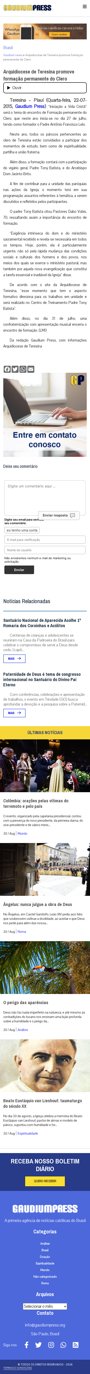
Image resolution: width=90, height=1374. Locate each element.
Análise (23, 1030)
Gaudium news (12, 55)
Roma (22, 931)
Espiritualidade (28, 1133)
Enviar (19, 570)
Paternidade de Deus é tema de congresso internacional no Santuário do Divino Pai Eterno (42, 679)
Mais (11, 658)
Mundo (22, 833)
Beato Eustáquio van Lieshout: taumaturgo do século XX (42, 1103)
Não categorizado (45, 1277)
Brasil (8, 48)
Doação (45, 1257)
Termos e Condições (17, 1368)
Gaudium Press (30, 106)
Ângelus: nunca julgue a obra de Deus (37, 904)
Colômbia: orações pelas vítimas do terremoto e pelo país (35, 803)
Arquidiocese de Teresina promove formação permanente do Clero (38, 75)
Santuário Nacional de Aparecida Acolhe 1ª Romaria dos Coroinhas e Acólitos (42, 623)
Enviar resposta (55, 515)
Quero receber (45, 1181)
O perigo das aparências (25, 1002)
